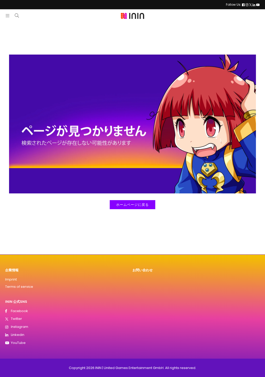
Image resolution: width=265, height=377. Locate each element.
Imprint (11, 279)
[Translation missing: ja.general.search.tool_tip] (16, 15)
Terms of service (19, 286)
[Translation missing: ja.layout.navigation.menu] (7, 15)
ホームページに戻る (132, 204)
